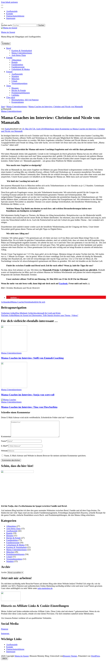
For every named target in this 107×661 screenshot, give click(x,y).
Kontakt (9, 13)
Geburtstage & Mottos (20, 69)
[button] (12, 297)
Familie (9, 58)
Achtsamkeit (6, 302)
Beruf (8, 48)
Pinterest (4, 629)
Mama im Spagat (8, 32)
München (15, 79)
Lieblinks (15, 95)
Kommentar (6, 436)
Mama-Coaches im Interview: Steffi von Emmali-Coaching (32, 358)
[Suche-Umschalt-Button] (2, 23)
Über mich (10, 97)
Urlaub (14, 81)
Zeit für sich (40, 302)
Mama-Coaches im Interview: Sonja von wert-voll (27, 394)
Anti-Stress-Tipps (18, 55)
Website (4, 451)
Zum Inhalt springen (9, 2)
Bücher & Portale (18, 90)
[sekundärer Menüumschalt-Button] (2, 5)
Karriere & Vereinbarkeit (21, 50)
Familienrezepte (18, 67)
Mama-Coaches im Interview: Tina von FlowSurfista (29, 407)
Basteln (14, 62)
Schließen (6, 44)
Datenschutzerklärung (15, 16)
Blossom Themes (70, 656)
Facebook (63, 283)
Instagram (5, 633)
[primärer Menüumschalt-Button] (2, 41)
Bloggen (15, 88)
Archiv (4, 572)
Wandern (15, 76)
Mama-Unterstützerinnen (21, 53)
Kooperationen (17, 102)
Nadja (7, 129)
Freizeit (9, 72)
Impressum (10, 18)
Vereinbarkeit (29, 302)
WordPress (95, 656)
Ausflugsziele (11, 11)
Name (4, 441)
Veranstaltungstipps (19, 83)
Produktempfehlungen (20, 93)
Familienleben (17, 65)
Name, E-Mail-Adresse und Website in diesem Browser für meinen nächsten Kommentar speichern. (45, 456)
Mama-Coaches (17, 302)
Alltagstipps (16, 60)
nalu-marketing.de (45, 588)
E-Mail (4, 446)
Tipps (8, 86)
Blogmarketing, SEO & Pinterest (24, 100)
